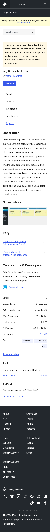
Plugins (29, 423)
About (6, 414)
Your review (9, 375)
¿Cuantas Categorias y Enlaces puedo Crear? (14, 243)
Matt (7, 467)
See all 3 (43, 334)
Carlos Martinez (14, 75)
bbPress (8, 471)
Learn (5, 438)
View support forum (13, 396)
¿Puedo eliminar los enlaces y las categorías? (15, 253)
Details (9, 94)
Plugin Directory (10, 12)
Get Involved (33, 438)
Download (9, 83)
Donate (31, 447)
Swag (30, 452)
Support (10, 123)
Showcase (31, 414)
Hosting (7, 423)
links (44, 346)
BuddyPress (10, 476)
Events (29, 442)
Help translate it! (25, 22)
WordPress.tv (11, 452)
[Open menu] (45, 4)
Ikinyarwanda (16, 489)
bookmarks (27, 341)
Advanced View (11, 354)
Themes (30, 418)
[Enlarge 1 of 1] (43, 210)
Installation (11, 108)
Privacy (6, 428)
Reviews (10, 101)
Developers (8, 447)
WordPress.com (12, 461)
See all (44, 375)
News (6, 418)
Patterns (30, 428)
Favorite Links (40, 341)
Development (12, 116)
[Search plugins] (32, 32)
